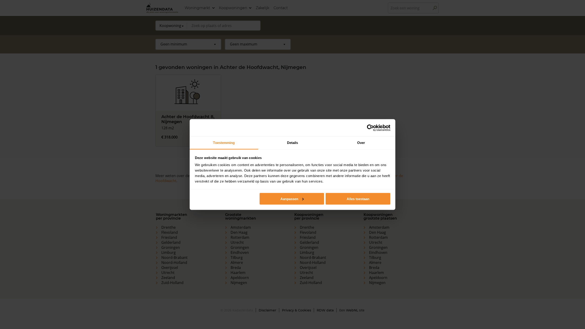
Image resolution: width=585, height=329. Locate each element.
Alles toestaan (358, 199)
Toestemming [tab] (224, 143)
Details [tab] (292, 143)
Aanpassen (289, 199)
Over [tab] (361, 143)
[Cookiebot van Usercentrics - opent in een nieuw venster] (370, 127)
